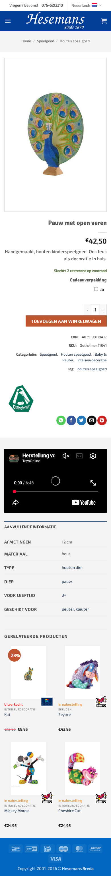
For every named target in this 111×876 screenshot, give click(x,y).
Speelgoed (45, 41)
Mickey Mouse (16, 810)
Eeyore (64, 714)
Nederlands (81, 5)
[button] (7, 21)
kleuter (82, 609)
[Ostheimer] (21, 398)
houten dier (72, 567)
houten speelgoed (92, 368)
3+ (64, 595)
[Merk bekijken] (47, 701)
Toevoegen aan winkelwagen (66, 321)
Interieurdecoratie (92, 360)
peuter (68, 609)
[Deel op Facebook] (71, 420)
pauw (67, 581)
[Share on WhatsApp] (61, 420)
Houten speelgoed (75, 41)
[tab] (55, 527)
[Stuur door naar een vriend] (91, 420)
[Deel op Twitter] (81, 420)
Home (26, 41)
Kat (7, 714)
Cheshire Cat (69, 810)
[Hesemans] (56, 21)
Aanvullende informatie (30, 527)
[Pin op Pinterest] (102, 420)
